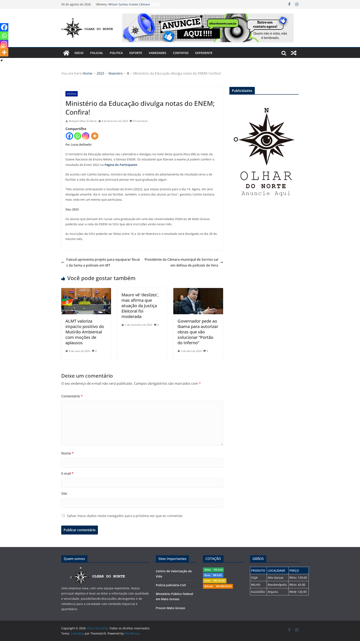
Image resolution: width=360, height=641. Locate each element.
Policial (96, 53)
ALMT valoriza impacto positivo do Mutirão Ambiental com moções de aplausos (84, 332)
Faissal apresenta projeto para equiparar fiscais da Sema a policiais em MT (103, 262)
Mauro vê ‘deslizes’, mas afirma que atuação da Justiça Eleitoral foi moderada (140, 305)
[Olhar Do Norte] (66, 53)
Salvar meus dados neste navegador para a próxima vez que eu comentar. (125, 515)
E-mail (67, 473)
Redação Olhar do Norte (83, 121)
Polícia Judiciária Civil (171, 585)
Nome (67, 453)
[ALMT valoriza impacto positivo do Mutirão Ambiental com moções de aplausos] (86, 291)
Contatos (181, 53)
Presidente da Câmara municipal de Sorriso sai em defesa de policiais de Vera (181, 262)
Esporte (135, 53)
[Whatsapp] (77, 136)
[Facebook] (69, 136)
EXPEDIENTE (203, 53)
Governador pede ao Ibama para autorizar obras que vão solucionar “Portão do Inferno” (198, 332)
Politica (116, 53)
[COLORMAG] (97, 569)
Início (79, 53)
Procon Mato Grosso (170, 608)
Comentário (72, 396)
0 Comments (140, 121)
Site (64, 493)
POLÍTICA (71, 93)
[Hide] (1, 60)
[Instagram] (85, 136)
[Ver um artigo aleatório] (294, 53)
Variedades (157, 53)
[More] (94, 136)
